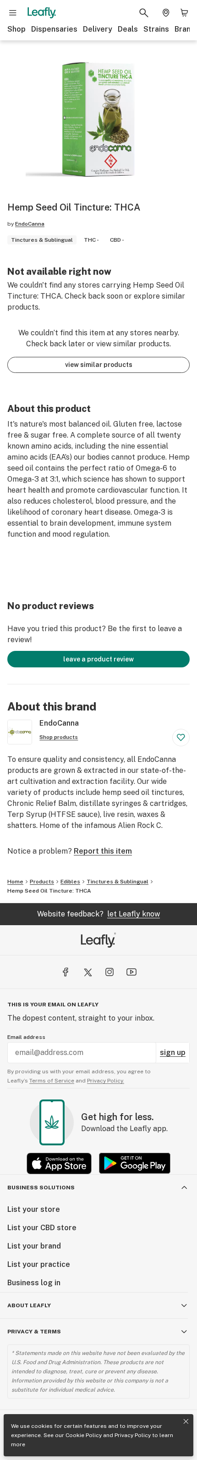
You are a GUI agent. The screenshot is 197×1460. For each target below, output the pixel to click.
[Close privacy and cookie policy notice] (186, 1421)
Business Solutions (41, 1187)
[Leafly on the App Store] (59, 1163)
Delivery (97, 29)
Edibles (70, 881)
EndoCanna (29, 224)
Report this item (103, 851)
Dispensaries (54, 29)
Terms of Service (51, 1080)
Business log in (33, 1282)
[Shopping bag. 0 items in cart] (184, 12)
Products (42, 881)
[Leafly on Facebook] (66, 972)
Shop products (58, 737)
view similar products (98, 364)
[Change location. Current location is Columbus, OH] (165, 12)
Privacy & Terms (34, 1331)
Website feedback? (98, 914)
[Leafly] (42, 12)
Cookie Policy (84, 1435)
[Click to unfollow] (181, 737)
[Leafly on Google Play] (134, 1163)
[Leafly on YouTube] (131, 971)
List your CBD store (42, 1227)
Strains (156, 29)
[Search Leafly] (143, 12)
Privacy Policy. (105, 1080)
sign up (173, 1052)
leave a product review (98, 659)
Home (15, 881)
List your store (33, 1209)
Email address (26, 1037)
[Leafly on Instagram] (109, 971)
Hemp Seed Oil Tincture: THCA (49, 891)
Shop (16, 29)
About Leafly (29, 1305)
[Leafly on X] (87, 971)
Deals (128, 29)
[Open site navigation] (12, 12)
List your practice (38, 1264)
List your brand (34, 1246)
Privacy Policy (133, 1435)
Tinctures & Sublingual (117, 881)
